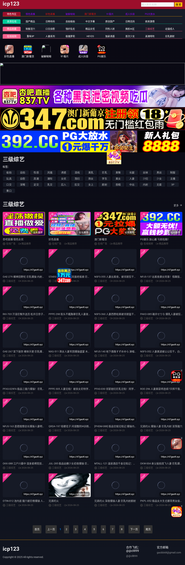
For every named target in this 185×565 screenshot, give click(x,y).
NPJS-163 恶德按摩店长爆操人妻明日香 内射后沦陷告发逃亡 (37, 426)
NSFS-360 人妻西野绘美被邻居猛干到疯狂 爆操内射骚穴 (125, 314)
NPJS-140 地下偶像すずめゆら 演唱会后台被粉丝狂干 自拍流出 (129, 351)
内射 (145, 184)
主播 (172, 178)
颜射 (104, 184)
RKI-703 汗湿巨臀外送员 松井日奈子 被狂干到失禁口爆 (33, 314)
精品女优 (90, 28)
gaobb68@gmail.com (169, 552)
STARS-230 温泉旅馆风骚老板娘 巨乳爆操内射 (74, 276)
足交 (36, 184)
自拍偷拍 (70, 21)
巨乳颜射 (170, 36)
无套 (159, 184)
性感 (36, 172)
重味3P (30, 36)
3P (172, 184)
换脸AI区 (130, 28)
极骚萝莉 (70, 36)
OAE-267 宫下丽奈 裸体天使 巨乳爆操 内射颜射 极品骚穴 (34, 351)
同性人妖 (110, 28)
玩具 (8, 178)
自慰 (22, 178)
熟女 (90, 178)
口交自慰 (50, 28)
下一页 (134, 529)
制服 (172, 172)
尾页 (148, 529)
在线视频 (11, 36)
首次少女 (130, 36)
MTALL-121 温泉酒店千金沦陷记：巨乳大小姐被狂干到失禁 (127, 463)
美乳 (90, 172)
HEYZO (90, 36)
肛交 (77, 184)
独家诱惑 (110, 36)
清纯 (77, 172)
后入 (63, 184)
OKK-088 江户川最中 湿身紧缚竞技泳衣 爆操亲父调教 (33, 463)
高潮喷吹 (150, 36)
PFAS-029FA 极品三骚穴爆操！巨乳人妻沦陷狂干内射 (33, 388)
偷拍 (8, 172)
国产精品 (30, 21)
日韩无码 (130, 21)
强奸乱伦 (70, 28)
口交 (8, 184)
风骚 (49, 172)
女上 (90, 184)
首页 (37, 529)
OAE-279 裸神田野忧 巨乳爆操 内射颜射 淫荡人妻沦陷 (33, 276)
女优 (63, 178)
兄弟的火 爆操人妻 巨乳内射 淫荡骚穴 (161, 426)
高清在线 (11, 21)
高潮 (36, 178)
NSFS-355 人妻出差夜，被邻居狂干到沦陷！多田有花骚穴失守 (129, 276)
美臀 (118, 172)
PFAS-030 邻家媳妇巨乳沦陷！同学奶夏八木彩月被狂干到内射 (129, 388)
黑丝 (159, 172)
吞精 (118, 184)
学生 (104, 178)
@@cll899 (131, 556)
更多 (176, 205)
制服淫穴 (30, 28)
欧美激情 (150, 21)
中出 (131, 184)
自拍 (22, 172)
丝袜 (145, 172)
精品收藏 (11, 28)
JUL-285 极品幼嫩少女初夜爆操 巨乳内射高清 (74, 463)
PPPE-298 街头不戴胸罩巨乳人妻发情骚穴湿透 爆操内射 (80, 314)
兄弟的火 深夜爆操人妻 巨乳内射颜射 (115, 500)
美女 (118, 178)
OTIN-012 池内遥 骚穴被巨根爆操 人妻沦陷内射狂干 (32, 500)
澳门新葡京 (100, 239)
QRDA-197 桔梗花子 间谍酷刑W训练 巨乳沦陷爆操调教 (79, 426)
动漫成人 (170, 28)
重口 (8, 190)
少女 (159, 178)
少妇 (145, 178)
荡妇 (77, 178)
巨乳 (104, 172)
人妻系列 (50, 36)
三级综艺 (150, 28)
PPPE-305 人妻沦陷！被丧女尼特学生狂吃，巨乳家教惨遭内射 (84, 388)
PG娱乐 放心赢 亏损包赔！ (155, 239)
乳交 (49, 184)
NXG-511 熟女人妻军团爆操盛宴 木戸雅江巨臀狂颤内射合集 (82, 351)
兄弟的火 (54, 500)
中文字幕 (90, 21)
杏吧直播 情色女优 (13, 239)
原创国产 (110, 21)
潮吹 (49, 178)
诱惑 (63, 172)
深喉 (22, 184)
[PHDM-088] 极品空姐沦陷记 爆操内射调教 (118, 426)
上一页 (51, 529)
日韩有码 (50, 21)
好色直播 (54, 239)
